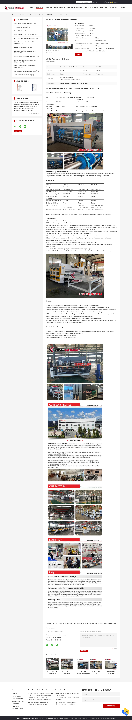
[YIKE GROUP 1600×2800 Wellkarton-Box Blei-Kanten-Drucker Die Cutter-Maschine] (111, 664)
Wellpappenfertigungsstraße (23, 23)
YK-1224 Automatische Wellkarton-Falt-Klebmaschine (67, 694)
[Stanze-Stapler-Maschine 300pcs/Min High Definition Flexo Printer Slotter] (67, 664)
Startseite (15, 15)
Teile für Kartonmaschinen (22, 75)
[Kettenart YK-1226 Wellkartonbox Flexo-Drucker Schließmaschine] (96, 664)
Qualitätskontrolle (74, 7)
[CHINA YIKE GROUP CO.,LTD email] (16, 126)
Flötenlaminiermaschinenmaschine (25, 56)
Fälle (123, 7)
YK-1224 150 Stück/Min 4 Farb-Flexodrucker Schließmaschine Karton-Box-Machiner (40, 699)
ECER (114, 718)
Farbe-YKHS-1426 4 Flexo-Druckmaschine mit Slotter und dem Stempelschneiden (41, 694)
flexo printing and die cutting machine (105, 623)
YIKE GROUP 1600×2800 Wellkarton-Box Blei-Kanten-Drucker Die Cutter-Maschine (111, 673)
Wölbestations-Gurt (20, 27)
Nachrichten (113, 7)
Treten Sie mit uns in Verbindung (95, 7)
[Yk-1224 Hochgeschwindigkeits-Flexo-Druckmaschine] (83, 664)
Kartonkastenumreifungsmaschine (25, 71)
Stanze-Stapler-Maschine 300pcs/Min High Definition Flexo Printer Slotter (67, 673)
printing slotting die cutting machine (83, 623)
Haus (31, 7)
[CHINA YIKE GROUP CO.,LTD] (14, 8)
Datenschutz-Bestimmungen (25, 718)
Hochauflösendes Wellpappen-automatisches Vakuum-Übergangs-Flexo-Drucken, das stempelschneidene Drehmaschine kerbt (53, 673)
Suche (94, 2)
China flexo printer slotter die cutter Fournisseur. (49, 718)
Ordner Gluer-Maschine (21, 47)
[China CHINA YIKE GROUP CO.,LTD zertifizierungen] (19, 87)
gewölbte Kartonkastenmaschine (24, 38)
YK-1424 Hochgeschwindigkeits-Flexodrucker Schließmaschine (38, 703)
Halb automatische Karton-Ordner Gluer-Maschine (68, 698)
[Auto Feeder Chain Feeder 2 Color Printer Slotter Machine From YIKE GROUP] (56, 33)
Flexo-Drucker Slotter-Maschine (36, 15)
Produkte (39, 7)
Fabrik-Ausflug (59, 7)
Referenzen (107, 2)
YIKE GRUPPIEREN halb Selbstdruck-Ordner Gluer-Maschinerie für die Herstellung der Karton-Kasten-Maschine (68, 703)
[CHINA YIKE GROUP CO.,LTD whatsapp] (21, 126)
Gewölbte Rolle (19, 31)
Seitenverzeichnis (17, 708)
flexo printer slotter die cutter (64, 623)
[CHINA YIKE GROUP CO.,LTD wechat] (26, 126)
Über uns (49, 7)
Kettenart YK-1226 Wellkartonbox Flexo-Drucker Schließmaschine (96, 673)
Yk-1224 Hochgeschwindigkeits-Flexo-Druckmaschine (83, 673)
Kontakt (79, 54)
